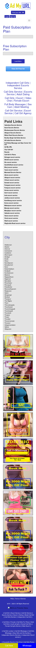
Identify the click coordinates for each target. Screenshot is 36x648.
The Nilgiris (8, 301)
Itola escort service (10, 195)
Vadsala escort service (12, 213)
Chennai (7, 249)
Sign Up (12, 17)
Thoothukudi (8, 307)
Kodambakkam (9, 269)
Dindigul (7, 257)
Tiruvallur (7, 319)
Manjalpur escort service (12, 211)
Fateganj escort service (12, 185)
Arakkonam (8, 245)
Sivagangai (8, 295)
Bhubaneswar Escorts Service (14, 130)
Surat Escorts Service (11, 128)
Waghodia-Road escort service (14, 223)
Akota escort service (11, 175)
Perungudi (8, 285)
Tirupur (7, 317)
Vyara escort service (11, 170)
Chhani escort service (11, 180)
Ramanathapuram (10, 289)
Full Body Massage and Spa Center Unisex (17, 143)
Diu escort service (10, 162)
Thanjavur (8, 299)
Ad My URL (8, 147)
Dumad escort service (11, 183)
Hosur (6, 261)
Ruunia (6, 152)
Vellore (7, 327)
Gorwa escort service (11, 190)
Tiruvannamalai (9, 321)
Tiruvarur (7, 323)
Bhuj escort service (11, 167)
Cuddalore (8, 253)
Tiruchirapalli (9, 311)
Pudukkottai (8, 287)
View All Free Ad (18, 69)
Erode (6, 259)
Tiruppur (7, 315)
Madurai (7, 275)
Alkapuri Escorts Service (12, 133)
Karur (6, 267)
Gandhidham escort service (13, 165)
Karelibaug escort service (13, 200)
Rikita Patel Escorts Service (13, 135)
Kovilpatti (7, 271)
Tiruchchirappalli (10, 309)
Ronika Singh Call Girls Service (15, 138)
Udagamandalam (10, 325)
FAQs (12, 599)
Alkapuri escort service (12, 177)
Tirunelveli (8, 313)
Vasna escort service (11, 216)
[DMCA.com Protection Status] (18, 608)
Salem (7, 293)
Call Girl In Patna (10, 155)
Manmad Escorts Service (12, 172)
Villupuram (8, 329)
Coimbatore (8, 251)
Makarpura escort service (13, 205)
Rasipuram (8, 291)
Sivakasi (7, 297)
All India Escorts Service (12, 140)
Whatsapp (27, 645)
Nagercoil (8, 279)
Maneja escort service (11, 208)
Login (7, 17)
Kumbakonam (9, 273)
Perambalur (8, 283)
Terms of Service (20, 599)
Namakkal (8, 281)
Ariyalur (7, 247)
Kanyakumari (9, 265)
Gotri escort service (11, 193)
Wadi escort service (11, 221)
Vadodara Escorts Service (13, 125)
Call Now (9, 645)
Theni (6, 303)
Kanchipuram (9, 263)
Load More (18, 61)
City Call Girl (8, 149)
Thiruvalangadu (9, 305)
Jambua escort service (12, 198)
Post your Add (17, 12)
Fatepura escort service (12, 188)
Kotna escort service (11, 203)
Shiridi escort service (11, 160)
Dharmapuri (8, 255)
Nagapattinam (9, 277)
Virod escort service (11, 218)
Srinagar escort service (12, 157)
